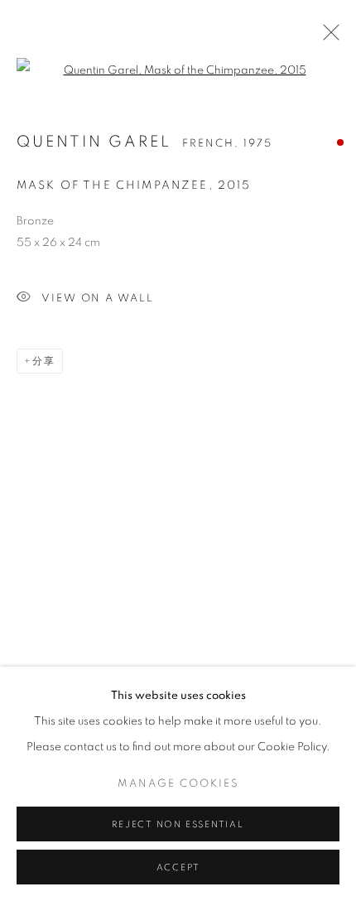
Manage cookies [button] (178, 783)
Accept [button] (178, 867)
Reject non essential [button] (177, 824)
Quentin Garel (94, 142)
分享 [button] (43, 361)
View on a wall (97, 298)
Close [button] (327, 37)
